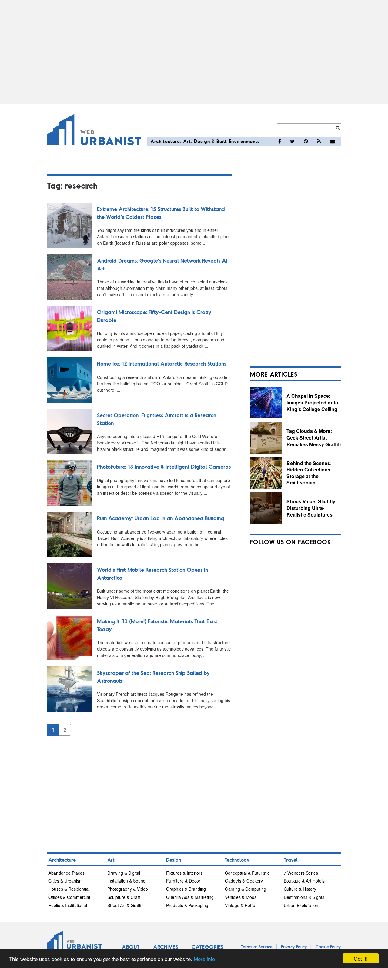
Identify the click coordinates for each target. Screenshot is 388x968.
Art (187, 141)
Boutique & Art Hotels (304, 881)
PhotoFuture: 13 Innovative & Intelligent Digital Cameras (164, 466)
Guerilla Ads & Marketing (190, 897)
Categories (207, 947)
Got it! (361, 958)
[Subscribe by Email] (333, 141)
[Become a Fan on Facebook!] (280, 141)
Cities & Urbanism (65, 881)
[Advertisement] (194, 52)
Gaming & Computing (245, 889)
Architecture (165, 141)
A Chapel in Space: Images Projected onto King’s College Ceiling (312, 402)
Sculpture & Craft (123, 897)
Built (221, 141)
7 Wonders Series (301, 873)
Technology (237, 859)
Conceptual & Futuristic (247, 873)
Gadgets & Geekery (244, 881)
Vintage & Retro (240, 905)
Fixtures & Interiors (184, 873)
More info (204, 959)
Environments (244, 141)
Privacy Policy (294, 946)
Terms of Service (257, 946)
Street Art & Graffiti (125, 905)
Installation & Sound (126, 881)
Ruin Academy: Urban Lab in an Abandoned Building (160, 518)
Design (202, 141)
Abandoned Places (66, 873)
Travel (291, 859)
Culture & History (300, 889)
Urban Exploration (301, 905)
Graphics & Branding (186, 889)
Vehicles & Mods (240, 897)
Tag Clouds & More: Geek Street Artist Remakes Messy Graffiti (313, 437)
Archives (165, 947)
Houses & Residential (68, 889)
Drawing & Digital (123, 873)
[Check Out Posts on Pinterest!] (306, 141)
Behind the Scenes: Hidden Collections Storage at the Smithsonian (309, 473)
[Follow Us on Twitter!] (292, 141)
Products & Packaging (187, 905)
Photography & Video (127, 889)
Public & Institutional (67, 905)
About (130, 947)
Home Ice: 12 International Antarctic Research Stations (161, 363)
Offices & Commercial (69, 897)
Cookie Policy (328, 946)
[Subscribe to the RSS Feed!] (319, 141)
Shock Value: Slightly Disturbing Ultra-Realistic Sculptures (310, 508)
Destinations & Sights (304, 897)
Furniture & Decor (183, 881)
